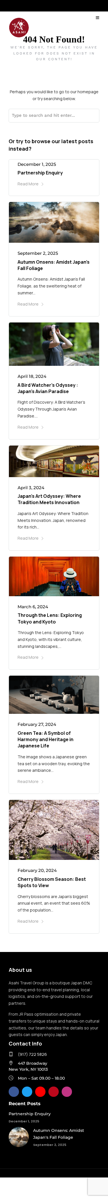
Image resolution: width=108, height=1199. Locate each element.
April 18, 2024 (32, 376)
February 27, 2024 (37, 724)
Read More (28, 183)
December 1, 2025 (37, 164)
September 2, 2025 (38, 253)
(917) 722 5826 (32, 1054)
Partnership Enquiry (40, 173)
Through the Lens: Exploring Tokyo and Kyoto (50, 618)
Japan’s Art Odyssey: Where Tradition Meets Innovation (49, 499)
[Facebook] (14, 1092)
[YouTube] (40, 1092)
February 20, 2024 (37, 870)
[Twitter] (27, 1092)
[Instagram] (67, 1092)
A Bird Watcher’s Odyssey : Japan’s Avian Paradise (48, 388)
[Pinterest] (53, 1092)
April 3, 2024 (31, 487)
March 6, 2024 (33, 606)
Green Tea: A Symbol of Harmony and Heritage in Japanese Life (45, 739)
